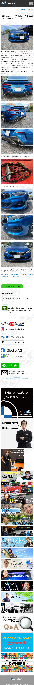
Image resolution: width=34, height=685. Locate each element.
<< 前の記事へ (9, 378)
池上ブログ (23, 9)
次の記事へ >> (25, 378)
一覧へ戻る (17, 378)
